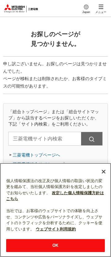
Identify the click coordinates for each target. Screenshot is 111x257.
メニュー (100, 12)
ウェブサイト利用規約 (56, 229)
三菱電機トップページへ (36, 154)
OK (55, 245)
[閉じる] (103, 171)
